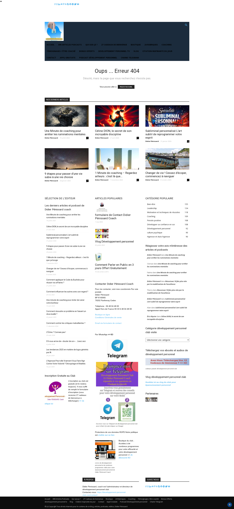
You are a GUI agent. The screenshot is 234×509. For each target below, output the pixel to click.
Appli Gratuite (67, 57)
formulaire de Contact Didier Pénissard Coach (113, 216)
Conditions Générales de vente (108, 317)
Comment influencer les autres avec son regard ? (67, 292)
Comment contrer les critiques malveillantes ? (65, 323)
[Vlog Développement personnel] (117, 233)
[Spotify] (70, 4)
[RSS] (66, 4)
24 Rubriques (151, 44)
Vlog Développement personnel (114, 241)
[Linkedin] (59, 4)
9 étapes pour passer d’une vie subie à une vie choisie (63, 175)
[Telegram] (73, 4)
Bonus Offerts (87, 51)
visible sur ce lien (106, 435)
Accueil (50, 44)
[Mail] (62, 4)
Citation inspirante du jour (157, 51)
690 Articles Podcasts (70, 44)
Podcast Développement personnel (98, 57)
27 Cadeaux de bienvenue (114, 44)
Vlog (136, 51)
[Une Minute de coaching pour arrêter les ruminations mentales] (67, 116)
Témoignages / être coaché (61, 51)
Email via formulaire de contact (108, 323)
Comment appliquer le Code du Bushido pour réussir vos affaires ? (65, 281)
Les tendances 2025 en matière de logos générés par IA (67, 351)
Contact (51, 57)
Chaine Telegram (130, 57)
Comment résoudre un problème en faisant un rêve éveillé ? (66, 312)
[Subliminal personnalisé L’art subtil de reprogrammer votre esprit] (167, 116)
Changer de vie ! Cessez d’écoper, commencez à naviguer (166, 174)
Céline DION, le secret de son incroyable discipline (113, 132)
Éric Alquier (151, 316)
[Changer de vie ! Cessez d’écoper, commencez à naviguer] (167, 159)
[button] (186, 25)
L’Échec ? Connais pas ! (56, 332)
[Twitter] (75, 4)
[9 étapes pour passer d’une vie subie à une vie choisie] (67, 159)
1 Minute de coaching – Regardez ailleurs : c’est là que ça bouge (67, 258)
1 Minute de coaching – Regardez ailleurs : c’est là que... (116, 174)
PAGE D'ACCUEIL (126, 87)
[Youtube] (78, 4)
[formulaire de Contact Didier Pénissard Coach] (117, 207)
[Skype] (68, 4)
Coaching (167, 44)
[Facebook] (55, 4)
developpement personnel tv (114, 51)
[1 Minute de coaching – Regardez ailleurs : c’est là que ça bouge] (117, 159)
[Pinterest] (64, 4)
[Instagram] (57, 4)
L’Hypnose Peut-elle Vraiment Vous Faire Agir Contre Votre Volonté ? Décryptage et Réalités (65, 362)
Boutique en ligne (102, 315)
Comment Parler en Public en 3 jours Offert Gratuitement (114, 266)
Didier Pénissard (51, 138)
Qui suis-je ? (91, 44)
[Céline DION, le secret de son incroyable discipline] (117, 116)
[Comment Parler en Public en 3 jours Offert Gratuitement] (117, 256)
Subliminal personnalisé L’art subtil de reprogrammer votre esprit (163, 134)
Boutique (136, 44)
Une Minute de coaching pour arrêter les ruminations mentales (65, 132)
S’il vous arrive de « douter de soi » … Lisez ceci (66, 341)
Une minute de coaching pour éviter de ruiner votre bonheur (65, 301)
